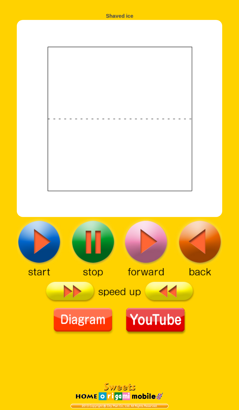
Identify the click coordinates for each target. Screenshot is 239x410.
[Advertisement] (119, 4)
